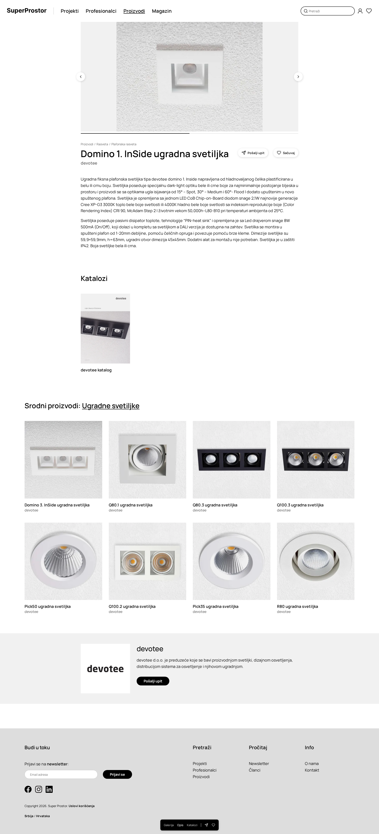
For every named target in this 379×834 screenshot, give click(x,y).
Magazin (162, 11)
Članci (254, 770)
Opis (180, 825)
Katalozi (192, 825)
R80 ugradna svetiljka (297, 606)
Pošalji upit (153, 681)
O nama (312, 763)
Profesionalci (101, 11)
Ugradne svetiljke (110, 405)
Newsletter (259, 763)
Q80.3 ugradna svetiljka (215, 504)
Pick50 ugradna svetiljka (48, 606)
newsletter (57, 764)
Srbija (29, 816)
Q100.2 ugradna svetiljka (132, 606)
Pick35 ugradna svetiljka (215, 606)
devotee (89, 163)
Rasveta (102, 144)
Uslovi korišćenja (82, 806)
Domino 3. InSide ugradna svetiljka (57, 504)
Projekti (70, 11)
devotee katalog (96, 370)
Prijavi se (117, 774)
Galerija (169, 825)
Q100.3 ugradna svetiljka (300, 504)
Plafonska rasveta (123, 144)
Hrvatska (43, 816)
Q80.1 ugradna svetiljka (130, 504)
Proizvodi (134, 11)
